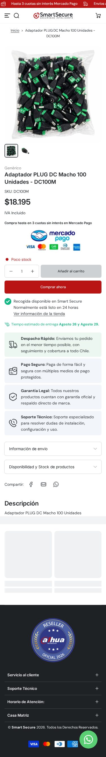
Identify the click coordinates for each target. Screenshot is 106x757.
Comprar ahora (53, 287)
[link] (31, 484)
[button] (16, 15)
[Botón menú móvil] (8, 15)
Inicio (15, 30)
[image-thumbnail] (11, 150)
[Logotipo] (53, 15)
